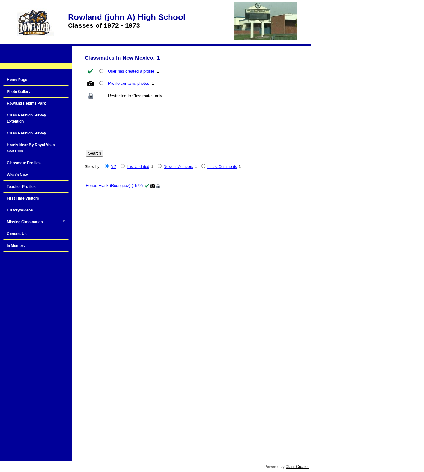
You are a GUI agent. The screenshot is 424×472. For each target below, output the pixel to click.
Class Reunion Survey (26, 133)
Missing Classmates (23, 222)
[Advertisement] (36, 354)
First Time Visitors (23, 198)
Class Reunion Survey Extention (26, 118)
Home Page (17, 80)
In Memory (16, 245)
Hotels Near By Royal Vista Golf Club (31, 148)
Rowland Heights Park (26, 103)
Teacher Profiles (21, 186)
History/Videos (20, 210)
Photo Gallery (19, 91)
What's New (17, 175)
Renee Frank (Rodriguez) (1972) (114, 185)
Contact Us (17, 234)
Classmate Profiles (24, 163)
